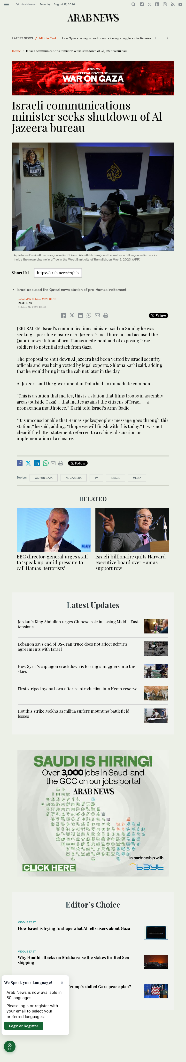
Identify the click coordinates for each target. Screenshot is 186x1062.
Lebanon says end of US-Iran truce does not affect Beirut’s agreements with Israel (72, 646)
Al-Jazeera (74, 477)
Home (16, 51)
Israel (115, 477)
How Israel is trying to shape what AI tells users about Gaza (74, 928)
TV (96, 477)
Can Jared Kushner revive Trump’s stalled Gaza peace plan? (74, 986)
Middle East (47, 38)
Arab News (28, 4)
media (137, 477)
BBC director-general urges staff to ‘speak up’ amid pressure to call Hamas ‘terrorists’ (52, 562)
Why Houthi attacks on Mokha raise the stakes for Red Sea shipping (73, 960)
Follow (160, 315)
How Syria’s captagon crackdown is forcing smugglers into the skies (98, 38)
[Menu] (6, 4)
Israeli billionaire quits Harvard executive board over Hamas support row (130, 562)
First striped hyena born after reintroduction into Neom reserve (77, 688)
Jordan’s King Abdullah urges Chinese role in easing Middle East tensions (78, 624)
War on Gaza (44, 477)
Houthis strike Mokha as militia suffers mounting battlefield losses (73, 713)
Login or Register (23, 1026)
